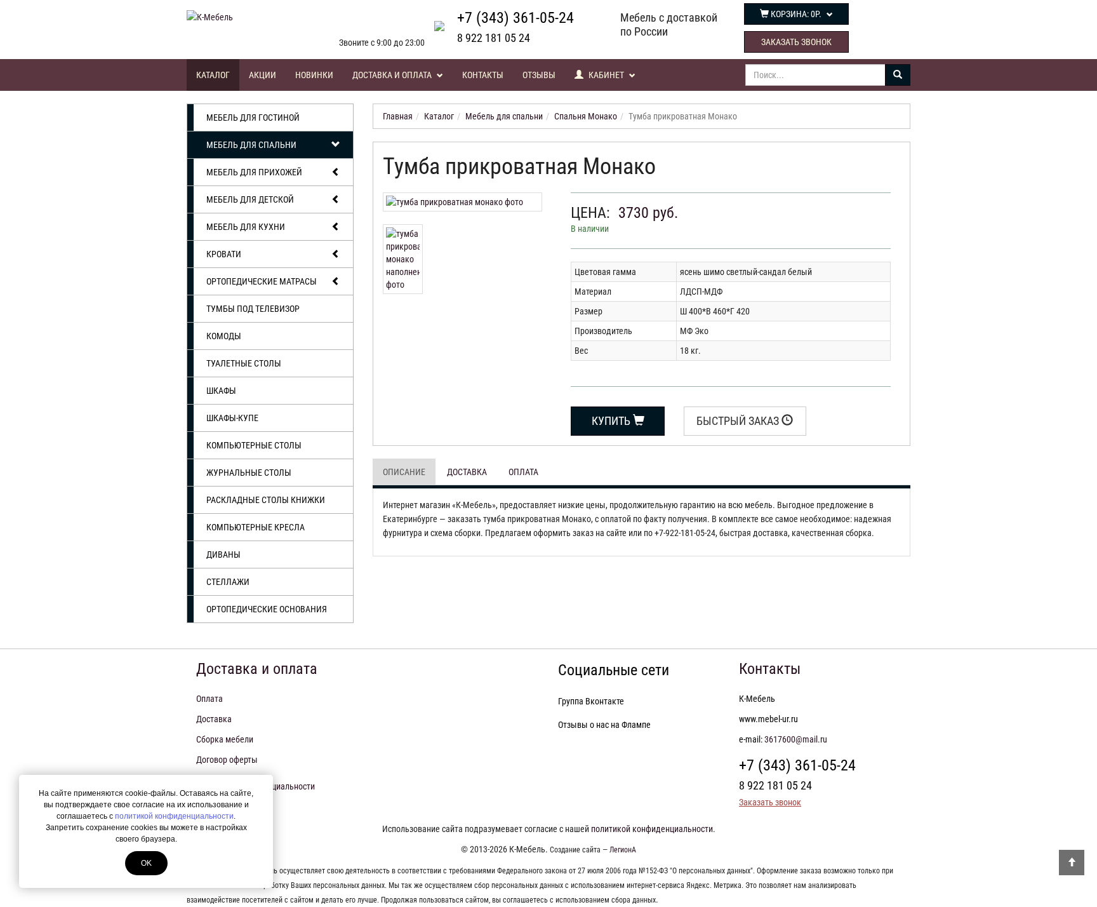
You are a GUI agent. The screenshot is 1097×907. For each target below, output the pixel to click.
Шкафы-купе (232, 418)
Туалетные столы (243, 363)
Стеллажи (227, 582)
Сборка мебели (224, 739)
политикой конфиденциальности (174, 816)
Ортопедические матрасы (261, 281)
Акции (262, 75)
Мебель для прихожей (254, 172)
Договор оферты (227, 760)
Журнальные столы (248, 472)
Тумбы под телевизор (253, 309)
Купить (612, 420)
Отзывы (538, 75)
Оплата (523, 472)
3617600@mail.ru (795, 739)
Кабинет (606, 75)
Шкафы (221, 391)
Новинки (314, 75)
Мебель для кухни (245, 227)
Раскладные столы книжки (265, 500)
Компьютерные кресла (255, 527)
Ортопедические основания (266, 609)
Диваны (223, 554)
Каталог (213, 75)
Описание (404, 472)
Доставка (467, 472)
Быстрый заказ (738, 420)
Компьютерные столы (254, 445)
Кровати (223, 254)
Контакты (482, 75)
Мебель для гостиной (253, 117)
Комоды (223, 336)
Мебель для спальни (251, 145)
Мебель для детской (250, 199)
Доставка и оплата (393, 75)
